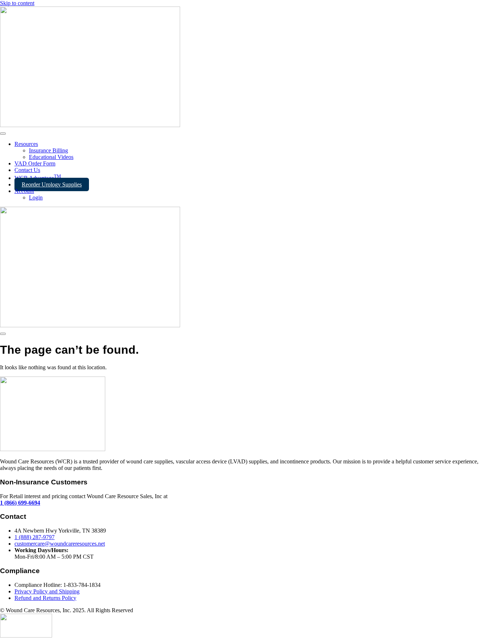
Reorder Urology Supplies (52, 184)
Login (36, 197)
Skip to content (17, 3)
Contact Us (27, 170)
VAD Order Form (34, 163)
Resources (26, 144)
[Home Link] (90, 325)
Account (24, 191)
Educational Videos (51, 157)
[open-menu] (3, 134)
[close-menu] (3, 334)
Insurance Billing (48, 150)
